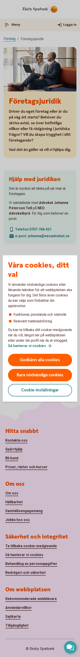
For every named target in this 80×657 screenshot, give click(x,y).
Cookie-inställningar (40, 390)
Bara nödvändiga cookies (40, 375)
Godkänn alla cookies (40, 360)
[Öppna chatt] (70, 647)
